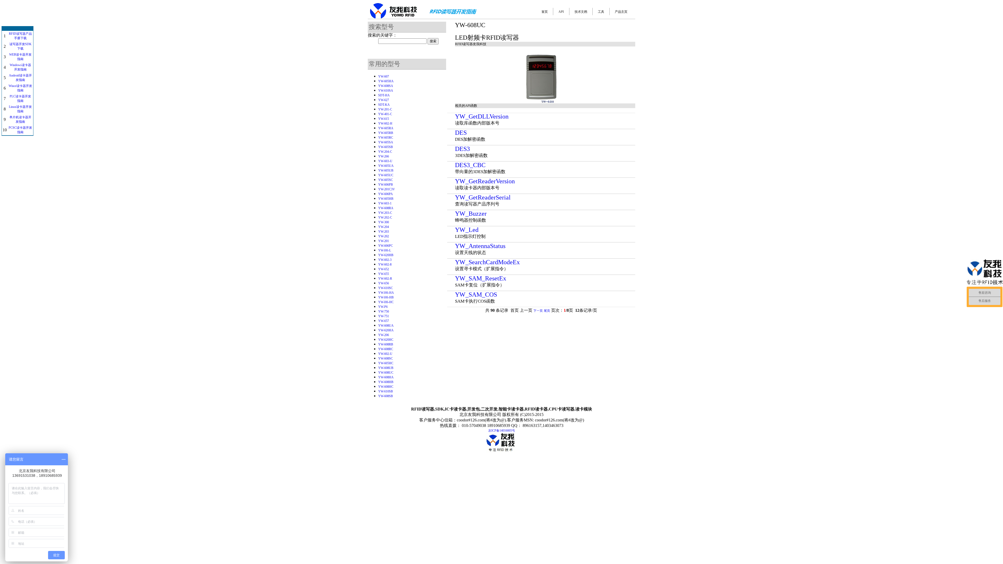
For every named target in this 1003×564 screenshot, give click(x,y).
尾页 (547, 311)
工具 (601, 12)
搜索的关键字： (382, 35)
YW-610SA (385, 90)
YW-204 (383, 227)
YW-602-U (385, 354)
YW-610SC (385, 288)
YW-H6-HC (386, 302)
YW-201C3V (386, 189)
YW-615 (383, 119)
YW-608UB (385, 368)
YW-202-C (385, 217)
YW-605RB (385, 133)
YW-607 (383, 76)
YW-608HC (385, 387)
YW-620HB (385, 255)
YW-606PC (385, 246)
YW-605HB (385, 199)
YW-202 (383, 236)
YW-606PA (385, 194)
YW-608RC (385, 349)
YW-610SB (385, 391)
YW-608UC (385, 372)
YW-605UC (385, 175)
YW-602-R (385, 278)
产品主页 (621, 12)
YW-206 (383, 335)
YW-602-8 (385, 264)
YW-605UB (385, 170)
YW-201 (383, 241)
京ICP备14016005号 (501, 430)
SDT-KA (384, 105)
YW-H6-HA (386, 293)
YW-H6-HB (386, 297)
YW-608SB (385, 396)
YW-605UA (386, 166)
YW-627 (383, 100)
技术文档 (581, 12)
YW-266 (383, 156)
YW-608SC (385, 358)
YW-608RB (385, 344)
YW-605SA (385, 142)
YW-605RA (385, 128)
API (561, 12)
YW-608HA (386, 377)
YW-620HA (386, 330)
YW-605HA (386, 81)
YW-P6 (383, 307)
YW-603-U (385, 161)
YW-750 (383, 311)
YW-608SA (385, 86)
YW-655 (383, 274)
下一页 (538, 311)
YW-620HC (385, 340)
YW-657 (383, 321)
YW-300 (383, 222)
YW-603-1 (385, 203)
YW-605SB (385, 147)
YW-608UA (386, 325)
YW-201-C (385, 109)
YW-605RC (385, 137)
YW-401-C (385, 114)
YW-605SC (385, 180)
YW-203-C (385, 213)
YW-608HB (385, 382)
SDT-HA (384, 95)
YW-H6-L (384, 250)
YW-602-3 (385, 260)
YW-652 (383, 269)
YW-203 (383, 231)
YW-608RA (385, 208)
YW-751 (383, 316)
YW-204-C (385, 152)
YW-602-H (385, 123)
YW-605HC (385, 363)
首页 (544, 12)
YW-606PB (385, 184)
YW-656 (383, 283)
